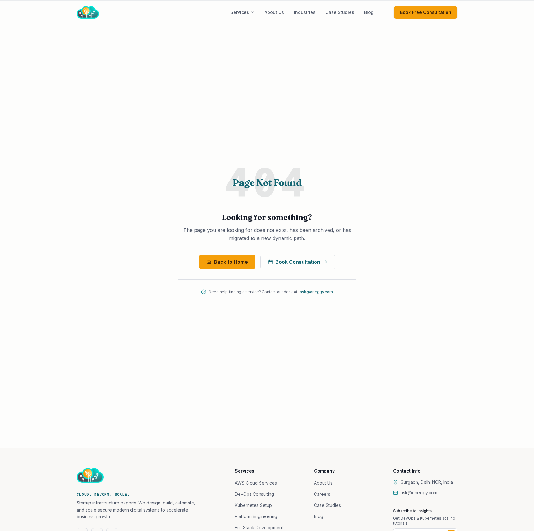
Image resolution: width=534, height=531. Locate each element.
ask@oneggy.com (316, 291)
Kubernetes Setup (253, 505)
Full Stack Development (259, 527)
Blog (318, 516)
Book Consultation (297, 262)
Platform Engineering (256, 516)
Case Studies (327, 505)
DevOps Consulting (254, 494)
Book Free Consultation (425, 12)
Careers (322, 494)
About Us (323, 483)
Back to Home (231, 262)
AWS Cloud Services (256, 483)
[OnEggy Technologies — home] (96, 12)
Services (240, 12)
